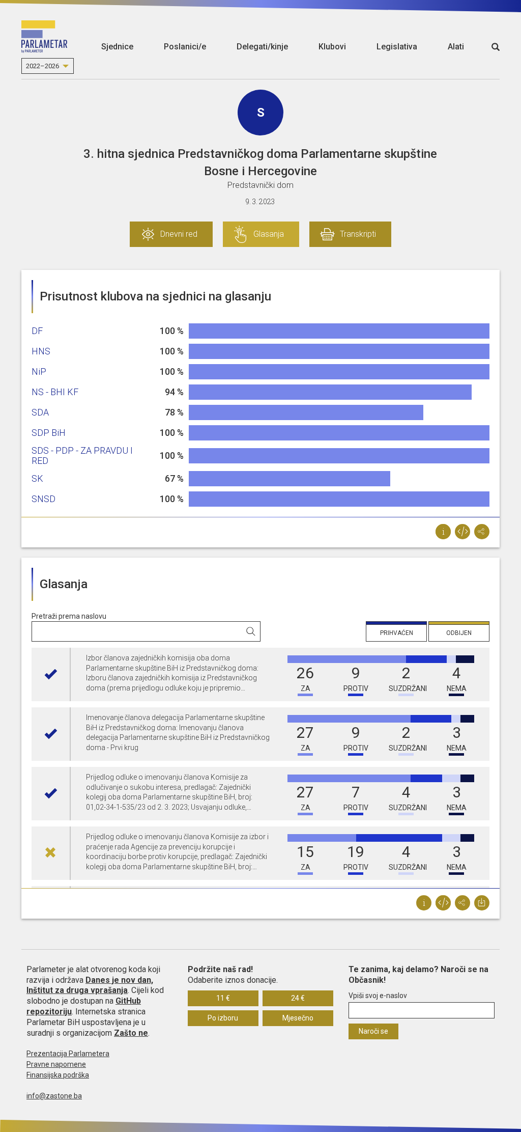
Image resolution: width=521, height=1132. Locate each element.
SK (37, 478)
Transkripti (358, 234)
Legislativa (397, 46)
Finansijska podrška (57, 1075)
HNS (41, 351)
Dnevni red (178, 234)
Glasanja (268, 234)
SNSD (43, 498)
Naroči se (373, 1031)
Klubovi (332, 46)
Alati (456, 46)
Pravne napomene (56, 1064)
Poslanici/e (185, 46)
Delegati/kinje (262, 46)
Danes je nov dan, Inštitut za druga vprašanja (89, 985)
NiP (39, 371)
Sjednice (117, 46)
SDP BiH (49, 432)
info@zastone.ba (54, 1096)
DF (37, 330)
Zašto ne (131, 1033)
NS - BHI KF (55, 391)
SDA (40, 412)
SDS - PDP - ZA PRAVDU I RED (82, 455)
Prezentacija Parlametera (67, 1054)
